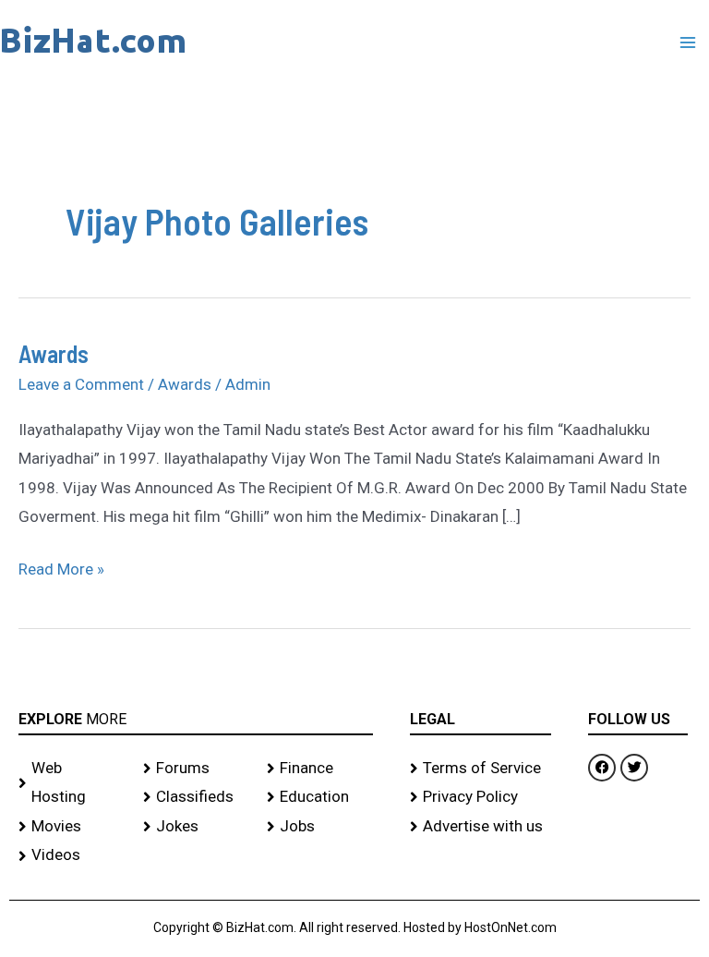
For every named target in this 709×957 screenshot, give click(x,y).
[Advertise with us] (481, 827)
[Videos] (71, 855)
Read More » (61, 566)
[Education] (320, 797)
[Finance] (320, 768)
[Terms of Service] (481, 768)
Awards (53, 353)
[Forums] (196, 768)
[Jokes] (196, 827)
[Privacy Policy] (481, 797)
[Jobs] (320, 827)
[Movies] (71, 827)
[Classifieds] (196, 797)
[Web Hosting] (71, 783)
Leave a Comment (81, 384)
